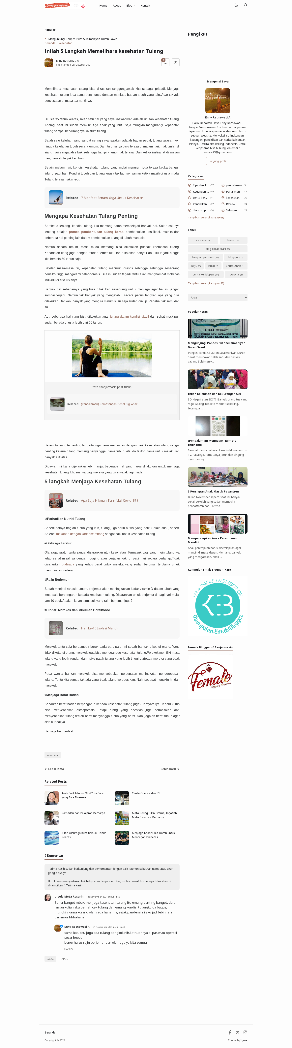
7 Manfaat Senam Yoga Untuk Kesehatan (112, 197)
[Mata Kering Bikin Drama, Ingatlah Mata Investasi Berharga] (122, 824)
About (117, 5)
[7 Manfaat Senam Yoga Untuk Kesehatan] (56, 203)
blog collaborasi (216, 249)
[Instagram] (245, 1033)
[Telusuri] (245, 5)
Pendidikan (200, 204)
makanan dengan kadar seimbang (80, 534)
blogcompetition (201, 210)
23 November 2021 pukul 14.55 (103, 896)
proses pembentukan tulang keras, (96, 232)
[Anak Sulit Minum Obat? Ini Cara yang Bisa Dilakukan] (51, 804)
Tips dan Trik (201, 185)
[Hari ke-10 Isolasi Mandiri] (56, 634)
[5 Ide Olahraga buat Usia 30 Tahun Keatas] (51, 844)
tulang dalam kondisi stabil (130, 316)
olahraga (68, 564)
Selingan (231, 210)
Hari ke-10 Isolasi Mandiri (100, 628)
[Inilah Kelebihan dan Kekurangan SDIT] (218, 388)
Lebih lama (56, 769)
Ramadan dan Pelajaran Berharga (83, 813)
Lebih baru (168, 769)
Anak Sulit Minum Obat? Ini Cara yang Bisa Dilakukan (82, 795)
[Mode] (236, 5)
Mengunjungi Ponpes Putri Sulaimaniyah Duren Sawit (82, 39)
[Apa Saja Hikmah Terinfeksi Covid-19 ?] (56, 506)
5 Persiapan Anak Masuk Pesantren (213, 491)
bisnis (231, 240)
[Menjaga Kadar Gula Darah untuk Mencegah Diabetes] (122, 844)
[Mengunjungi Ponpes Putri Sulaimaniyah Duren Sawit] (218, 337)
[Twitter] (238, 1033)
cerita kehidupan (201, 198)
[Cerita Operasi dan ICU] (122, 804)
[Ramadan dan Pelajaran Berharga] (51, 824)
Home (103, 5)
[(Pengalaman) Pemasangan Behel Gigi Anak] (57, 410)
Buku (211, 266)
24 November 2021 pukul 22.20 (109, 926)
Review (230, 204)
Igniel (244, 1040)
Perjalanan (233, 191)
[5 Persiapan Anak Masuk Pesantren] (218, 486)
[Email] (230, 1033)
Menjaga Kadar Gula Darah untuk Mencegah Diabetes (153, 835)
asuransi (201, 240)
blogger (233, 257)
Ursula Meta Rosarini (69, 896)
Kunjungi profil (217, 161)
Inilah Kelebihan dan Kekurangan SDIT (215, 394)
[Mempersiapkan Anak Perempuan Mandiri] (218, 532)
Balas (50, 959)
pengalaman (234, 185)
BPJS (194, 266)
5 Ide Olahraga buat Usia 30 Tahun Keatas (84, 835)
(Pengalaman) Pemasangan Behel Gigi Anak (109, 404)
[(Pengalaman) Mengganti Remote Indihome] (218, 435)
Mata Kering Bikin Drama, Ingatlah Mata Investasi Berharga (154, 815)
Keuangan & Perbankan (201, 191)
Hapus (64, 959)
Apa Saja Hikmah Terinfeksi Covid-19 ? (109, 500)
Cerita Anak (233, 266)
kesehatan (53, 755)
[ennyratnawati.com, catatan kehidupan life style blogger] (64, 5)
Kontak (145, 5)
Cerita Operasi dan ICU (146, 793)
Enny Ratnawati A (77, 927)
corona (234, 274)
